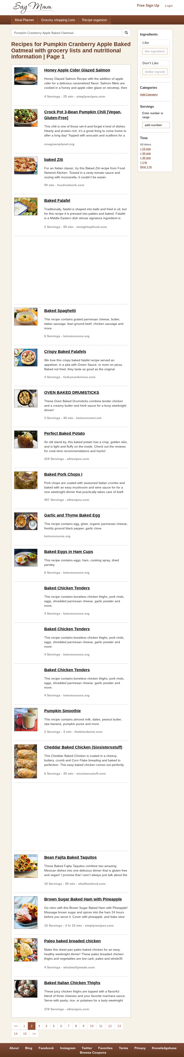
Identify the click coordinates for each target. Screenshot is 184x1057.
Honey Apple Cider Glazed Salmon (77, 70)
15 (25, 1033)
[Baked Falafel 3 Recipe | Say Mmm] (25, 206)
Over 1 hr (146, 167)
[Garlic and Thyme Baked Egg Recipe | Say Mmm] (25, 521)
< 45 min (145, 158)
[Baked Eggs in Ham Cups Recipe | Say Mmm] (25, 557)
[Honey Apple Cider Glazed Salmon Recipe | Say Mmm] (25, 76)
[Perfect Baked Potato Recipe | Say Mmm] (25, 439)
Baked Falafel (57, 200)
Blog (28, 1048)
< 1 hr (143, 162)
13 (119, 1026)
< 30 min (145, 153)
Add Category (149, 94)
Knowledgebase (164, 1048)
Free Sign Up (148, 5)
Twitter (87, 1048)
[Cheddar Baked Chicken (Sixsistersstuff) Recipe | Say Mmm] (25, 761)
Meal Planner (24, 20)
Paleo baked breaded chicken (72, 941)
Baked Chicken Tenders (67, 588)
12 (110, 1026)
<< (16, 1026)
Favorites (105, 1048)
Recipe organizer (94, 20)
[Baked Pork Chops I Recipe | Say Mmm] (25, 480)
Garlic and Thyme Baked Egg (72, 515)
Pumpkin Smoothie (62, 711)
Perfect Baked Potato (64, 433)
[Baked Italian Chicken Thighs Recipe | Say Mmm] (25, 989)
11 (101, 1026)
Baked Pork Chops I (63, 474)
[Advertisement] (71, 269)
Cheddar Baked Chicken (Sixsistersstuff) (83, 747)
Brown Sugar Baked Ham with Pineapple (83, 899)
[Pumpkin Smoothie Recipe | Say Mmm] (25, 719)
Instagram (67, 1048)
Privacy (140, 1048)
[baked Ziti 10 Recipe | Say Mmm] (25, 165)
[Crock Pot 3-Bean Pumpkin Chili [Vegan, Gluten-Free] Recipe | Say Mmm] (25, 118)
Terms (123, 1048)
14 (16, 1033)
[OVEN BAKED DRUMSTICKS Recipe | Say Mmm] (25, 398)
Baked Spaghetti (60, 310)
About (14, 1048)
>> (34, 1033)
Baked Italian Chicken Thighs (72, 983)
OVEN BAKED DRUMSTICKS (71, 392)
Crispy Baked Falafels (65, 351)
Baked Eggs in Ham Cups (68, 551)
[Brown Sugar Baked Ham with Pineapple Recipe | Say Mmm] (25, 912)
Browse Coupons (93, 1052)
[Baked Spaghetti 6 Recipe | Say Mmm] (25, 317)
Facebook (46, 1048)
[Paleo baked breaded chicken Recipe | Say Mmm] (25, 949)
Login (169, 5)
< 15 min (145, 149)
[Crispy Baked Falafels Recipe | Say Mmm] (25, 357)
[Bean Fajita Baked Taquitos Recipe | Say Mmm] (25, 866)
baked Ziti (53, 159)
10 (92, 1026)
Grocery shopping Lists (58, 20)
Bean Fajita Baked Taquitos (70, 857)
